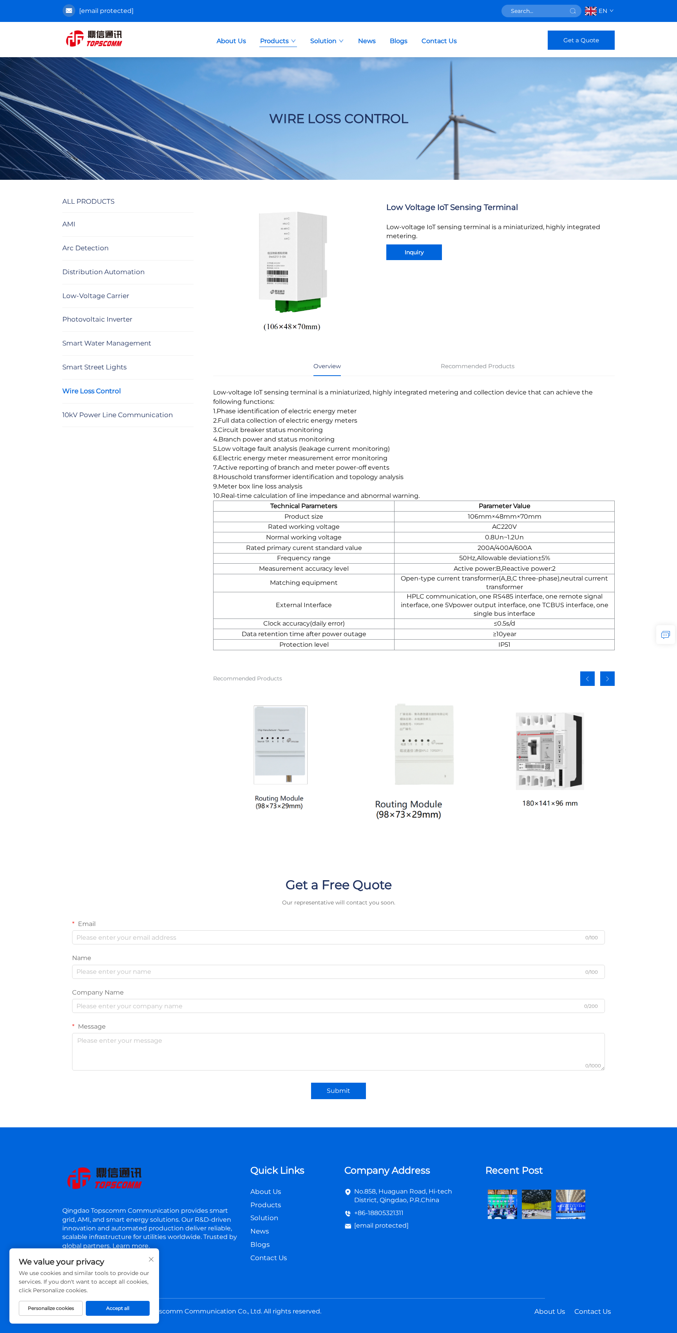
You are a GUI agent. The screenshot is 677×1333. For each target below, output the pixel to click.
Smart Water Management (106, 343)
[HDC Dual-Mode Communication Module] (277, 761)
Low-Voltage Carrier (95, 296)
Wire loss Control (91, 391)
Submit (338, 1090)
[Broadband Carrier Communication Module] (414, 761)
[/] (104, 1179)
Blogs (398, 41)
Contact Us (439, 41)
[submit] (572, 11)
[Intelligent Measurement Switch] (551, 761)
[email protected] (106, 10)
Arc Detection (85, 248)
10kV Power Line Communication (117, 415)
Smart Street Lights (94, 367)
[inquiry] (665, 634)
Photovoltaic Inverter (97, 319)
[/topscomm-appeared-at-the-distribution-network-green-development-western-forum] (502, 1203)
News (367, 41)
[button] (587, 678)
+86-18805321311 (379, 1213)
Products (274, 41)
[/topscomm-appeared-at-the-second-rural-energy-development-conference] (536, 1203)
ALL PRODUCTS (88, 201)
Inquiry (414, 252)
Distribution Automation (103, 272)
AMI (68, 224)
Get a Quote (581, 40)
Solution (323, 41)
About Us (231, 41)
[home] (93, 39)
